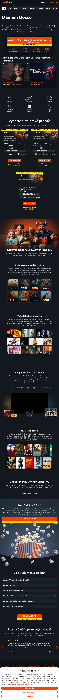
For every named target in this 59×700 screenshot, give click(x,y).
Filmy (9, 8)
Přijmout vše (29, 688)
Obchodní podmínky (33, 666)
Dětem (24, 8)
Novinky (14, 666)
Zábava (41, 8)
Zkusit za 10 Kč (29, 519)
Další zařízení (47, 388)
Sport (48, 8)
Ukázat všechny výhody (30, 493)
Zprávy (55, 8)
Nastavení (29, 696)
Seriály (16, 8)
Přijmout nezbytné (29, 692)
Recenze (22, 666)
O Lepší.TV (6, 666)
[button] (2, 647)
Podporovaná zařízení (49, 666)
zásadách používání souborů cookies (21, 684)
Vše (4, 8)
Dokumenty (32, 8)
